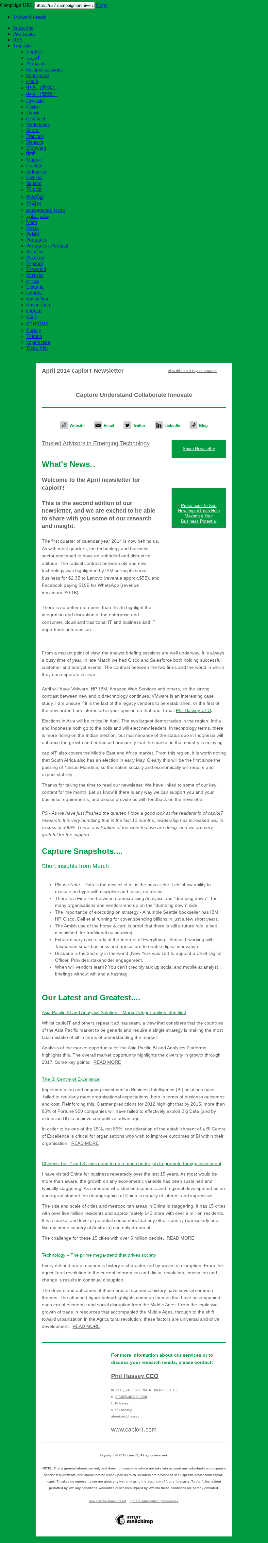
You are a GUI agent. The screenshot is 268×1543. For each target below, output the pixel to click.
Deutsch (34, 142)
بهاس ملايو (37, 216)
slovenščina (38, 304)
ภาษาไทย (37, 323)
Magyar (34, 159)
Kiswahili (36, 269)
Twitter (29, 17)
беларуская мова (44, 69)
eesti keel (35, 118)
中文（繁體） (42, 94)
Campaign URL (16, 5)
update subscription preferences (154, 1501)
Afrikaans (36, 63)
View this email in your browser (192, 371)
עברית (32, 281)
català (32, 81)
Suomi (33, 130)
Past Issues (24, 34)
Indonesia (36, 171)
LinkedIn (172, 425)
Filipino (34, 336)
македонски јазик (45, 210)
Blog (203, 425)
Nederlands (38, 124)
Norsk (32, 228)
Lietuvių (34, 287)
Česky (32, 107)
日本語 (34, 189)
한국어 (34, 203)
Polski (32, 234)
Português (36, 240)
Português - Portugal (47, 245)
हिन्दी (31, 154)
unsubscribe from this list (107, 1501)
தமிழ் (31, 316)
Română (34, 251)
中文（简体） (42, 87)
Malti (31, 222)
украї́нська (38, 342)
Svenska (34, 275)
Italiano (34, 183)
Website (77, 425)
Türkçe (33, 330)
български (37, 75)
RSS (18, 39)
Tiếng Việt (37, 348)
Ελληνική (36, 148)
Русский (35, 257)
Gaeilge (34, 165)
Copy (102, 5)
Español (34, 263)
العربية (33, 57)
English (34, 51)
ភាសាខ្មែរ (35, 197)
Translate (22, 45)
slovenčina (37, 298)
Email (109, 425)
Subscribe (23, 28)
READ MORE (85, 1143)
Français (34, 136)
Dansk (33, 112)
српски (34, 310)
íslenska (34, 177)
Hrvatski (35, 101)
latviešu (34, 293)
